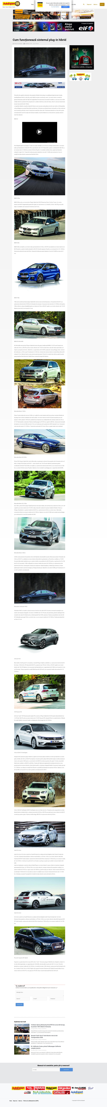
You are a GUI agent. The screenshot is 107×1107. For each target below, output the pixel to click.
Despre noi (15, 1100)
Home (10, 1100)
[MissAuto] (27, 1092)
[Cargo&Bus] (64, 1088)
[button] (83, 5)
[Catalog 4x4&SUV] (61, 1092)
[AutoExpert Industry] (77, 1092)
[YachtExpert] (91, 1088)
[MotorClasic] (79, 1088)
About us (20, 1100)
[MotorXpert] (51, 1088)
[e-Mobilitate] (42, 1092)
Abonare (66, 1069)
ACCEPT (65, 6)
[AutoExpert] (18, 1088)
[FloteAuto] (40, 1088)
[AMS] (30, 1088)
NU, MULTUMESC (55, 6)
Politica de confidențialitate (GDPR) (30, 1100)
